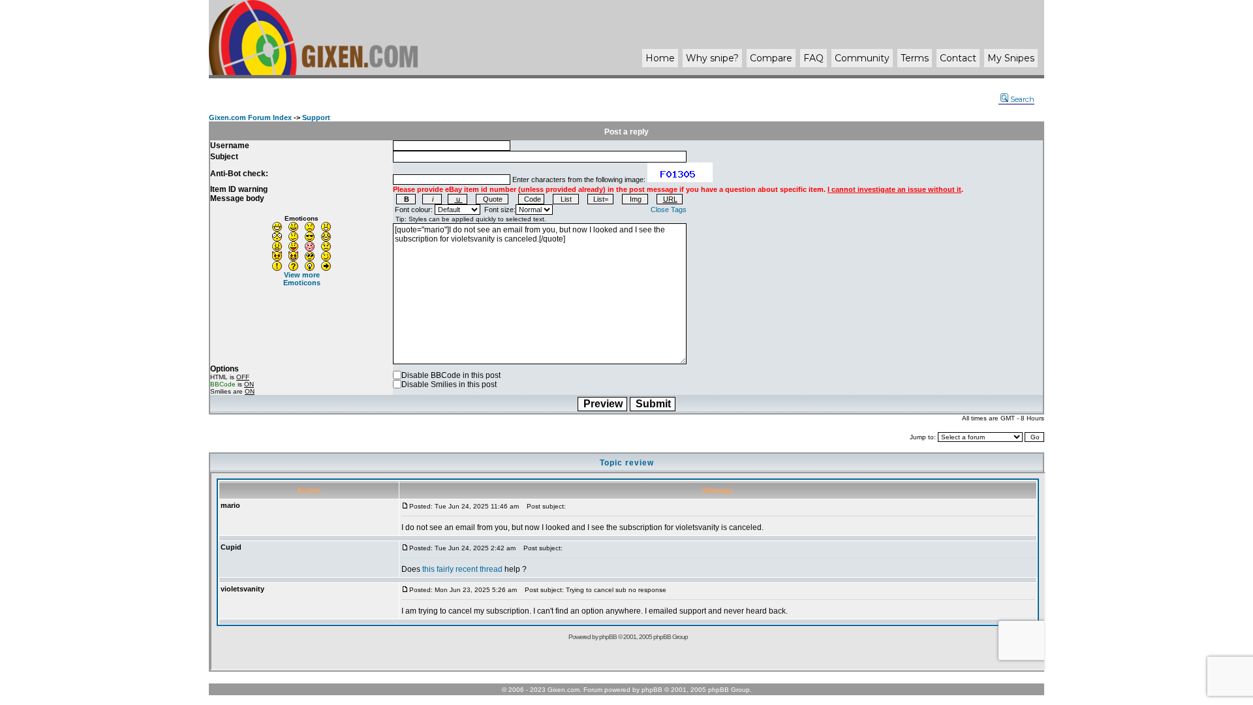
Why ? (712, 58)
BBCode (223, 384)
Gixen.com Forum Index (250, 117)
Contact (958, 58)
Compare (771, 58)
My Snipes (1010, 58)
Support (316, 117)
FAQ (813, 58)
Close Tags (669, 209)
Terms (915, 58)
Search (1022, 99)
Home (660, 58)
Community (862, 58)
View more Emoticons (301, 279)
